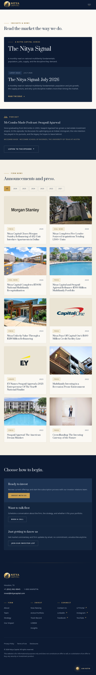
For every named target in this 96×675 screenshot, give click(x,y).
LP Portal (82, 608)
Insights (34, 628)
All (7, 188)
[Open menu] (89, 4)
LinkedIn (62, 613)
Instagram (82, 613)
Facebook (62, 618)
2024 (33, 188)
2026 (15, 188)
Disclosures (34, 643)
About (6, 608)
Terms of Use (22, 643)
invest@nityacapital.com (14, 593)
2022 (51, 188)
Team (6, 613)
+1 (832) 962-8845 (12, 589)
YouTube (81, 618)
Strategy (7, 618)
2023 (42, 188)
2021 (60, 188)
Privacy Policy (9, 643)
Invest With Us (19, 495)
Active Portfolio (37, 613)
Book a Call (17, 519)
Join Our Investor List (23, 543)
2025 (24, 188)
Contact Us (62, 608)
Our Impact (9, 623)
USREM (34, 623)
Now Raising (36, 608)
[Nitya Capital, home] (11, 4)
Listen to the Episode (21, 149)
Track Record (36, 618)
